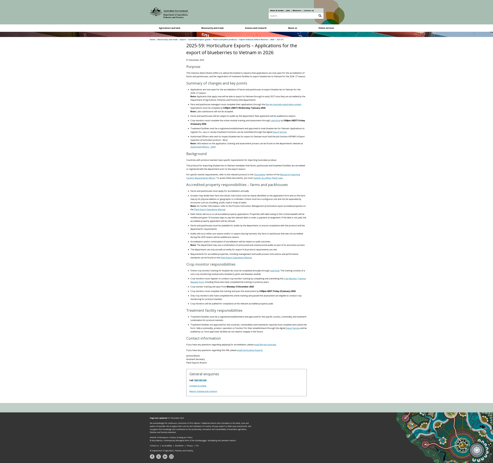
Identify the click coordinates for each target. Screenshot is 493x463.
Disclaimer (179, 445)
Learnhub (275, 120)
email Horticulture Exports (250, 350)
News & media (277, 10)
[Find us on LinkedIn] (165, 456)
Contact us (309, 10)
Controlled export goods (199, 39)
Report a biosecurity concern (203, 391)
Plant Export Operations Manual (209, 209)
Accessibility (167, 445)
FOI (197, 445)
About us (292, 28)
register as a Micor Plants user (268, 178)
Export (183, 39)
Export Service (280, 132)
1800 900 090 (200, 380)
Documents (259, 174)
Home (152, 39)
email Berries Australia (265, 344)
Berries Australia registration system (283, 104)
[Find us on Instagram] (171, 456)
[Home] (169, 13)
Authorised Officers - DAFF (203, 147)
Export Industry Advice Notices (253, 39)
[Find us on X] (158, 456)
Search (320, 16)
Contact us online (197, 385)
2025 (272, 39)
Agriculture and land (169, 28)
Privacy (190, 445)
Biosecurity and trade (212, 28)
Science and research (256, 28)
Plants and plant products (225, 39)
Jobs (288, 10)
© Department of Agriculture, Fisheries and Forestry (171, 450)
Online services (326, 28)
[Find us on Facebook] (152, 456)
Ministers (297, 10)
